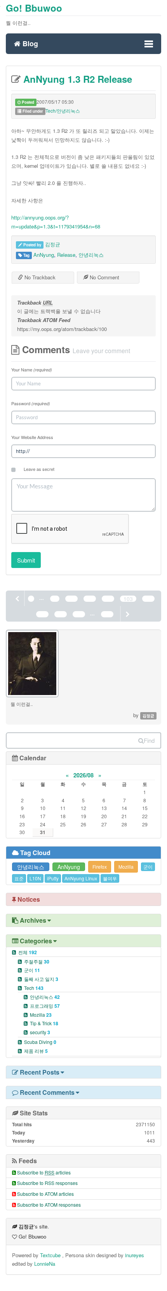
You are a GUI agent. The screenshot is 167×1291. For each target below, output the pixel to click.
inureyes (134, 1255)
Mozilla (126, 866)
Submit (26, 560)
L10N (35, 878)
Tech (33, 987)
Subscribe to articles (44, 1172)
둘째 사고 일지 (41, 979)
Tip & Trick (44, 1023)
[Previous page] (18, 598)
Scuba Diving (40, 1041)
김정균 (52, 244)
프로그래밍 (45, 1005)
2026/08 (83, 775)
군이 (148, 866)
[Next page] (127, 614)
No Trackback (39, 277)
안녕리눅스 (91, 254)
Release (66, 254)
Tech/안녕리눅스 (62, 110)
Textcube (51, 1255)
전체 (27, 952)
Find (149, 740)
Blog (29, 42)
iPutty (53, 878)
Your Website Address (32, 437)
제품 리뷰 (36, 1050)
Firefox (99, 866)
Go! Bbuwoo (34, 7)
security (40, 1032)
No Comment (103, 277)
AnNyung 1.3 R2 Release (76, 78)
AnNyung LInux (80, 878)
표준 (19, 878)
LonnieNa (44, 1263)
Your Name (31, 369)
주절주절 (36, 961)
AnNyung (43, 254)
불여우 (110, 878)
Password (30, 403)
